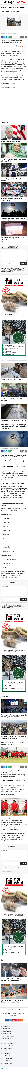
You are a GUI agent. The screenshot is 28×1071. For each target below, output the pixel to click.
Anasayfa (5, 7)
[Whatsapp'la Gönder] (9, 37)
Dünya (10, 7)
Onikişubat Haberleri (8, 1046)
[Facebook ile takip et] (7, 1020)
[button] (21, 37)
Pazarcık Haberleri (7, 1051)
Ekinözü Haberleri (7, 1038)
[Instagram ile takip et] (17, 1020)
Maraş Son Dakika (7, 1060)
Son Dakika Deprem (7, 1058)
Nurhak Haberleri (7, 1053)
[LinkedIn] (6, 37)
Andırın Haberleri (7, 1041)
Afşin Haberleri (6, 1028)
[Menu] (2, 2)
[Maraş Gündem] (14, 2)
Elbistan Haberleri (7, 1031)
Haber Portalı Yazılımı (8, 1068)
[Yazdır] (11, 37)
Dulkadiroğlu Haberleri (8, 1043)
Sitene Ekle (13, 1015)
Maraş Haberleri (6, 1026)
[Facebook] (2, 37)
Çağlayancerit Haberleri (8, 1036)
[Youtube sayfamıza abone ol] (14, 1020)
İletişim (15, 1013)
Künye (9, 1013)
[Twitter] (4, 37)
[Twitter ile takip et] (10, 1020)
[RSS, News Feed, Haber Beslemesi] (21, 1020)
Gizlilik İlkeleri (21, 1013)
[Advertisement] (14, 105)
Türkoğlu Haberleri (7, 1048)
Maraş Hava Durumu (7, 1063)
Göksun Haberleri (7, 1033)
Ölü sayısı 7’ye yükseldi (19, 7)
